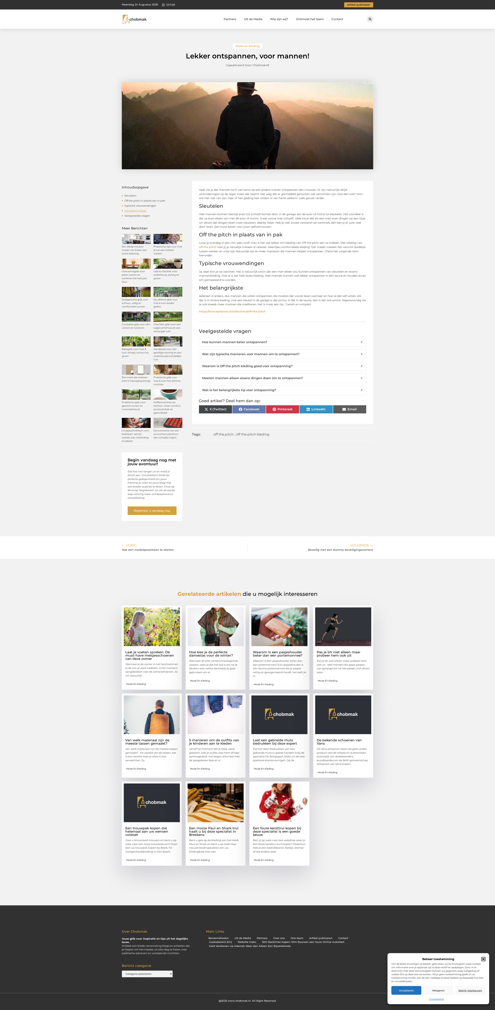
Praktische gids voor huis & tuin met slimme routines (167, 381)
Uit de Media (253, 19)
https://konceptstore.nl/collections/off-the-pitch (232, 311)
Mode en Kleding (248, 46)
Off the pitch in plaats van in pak (144, 200)
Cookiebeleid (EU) (220, 942)
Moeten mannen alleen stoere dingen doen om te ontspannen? (282, 378)
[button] (483, 959)
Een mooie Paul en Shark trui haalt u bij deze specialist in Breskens (213, 831)
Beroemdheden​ (218, 938)
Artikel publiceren (320, 938)
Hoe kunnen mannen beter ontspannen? (282, 342)
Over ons (279, 938)
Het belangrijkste (135, 210)
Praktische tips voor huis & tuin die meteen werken (168, 250)
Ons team (297, 938)
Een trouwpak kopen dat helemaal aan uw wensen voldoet (146, 831)
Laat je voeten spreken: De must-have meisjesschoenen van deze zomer (149, 655)
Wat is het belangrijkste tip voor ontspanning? (282, 390)
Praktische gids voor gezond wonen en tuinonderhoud (134, 406)
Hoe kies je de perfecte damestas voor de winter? (211, 653)
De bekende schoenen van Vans (339, 741)
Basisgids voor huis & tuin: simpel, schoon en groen (135, 352)
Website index (247, 942)
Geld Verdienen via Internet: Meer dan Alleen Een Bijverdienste (250, 946)
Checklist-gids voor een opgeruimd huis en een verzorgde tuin (167, 328)
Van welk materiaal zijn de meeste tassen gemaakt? (147, 741)
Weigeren (438, 990)
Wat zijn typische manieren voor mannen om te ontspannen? (282, 354)
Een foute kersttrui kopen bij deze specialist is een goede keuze (277, 831)
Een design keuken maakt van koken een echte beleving (134, 250)
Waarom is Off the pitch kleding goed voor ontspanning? (282, 366)
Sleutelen (130, 195)
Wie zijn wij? (279, 19)
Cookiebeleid (436, 999)
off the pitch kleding (252, 434)
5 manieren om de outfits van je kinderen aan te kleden (214, 741)
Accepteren (406, 990)
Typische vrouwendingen (140, 205)
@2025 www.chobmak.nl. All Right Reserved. (247, 1000)
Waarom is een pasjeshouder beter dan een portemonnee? (277, 653)
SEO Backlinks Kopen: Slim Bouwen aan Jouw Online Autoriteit (303, 942)
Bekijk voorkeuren (470, 990)
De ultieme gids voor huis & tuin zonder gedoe (166, 303)
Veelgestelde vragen (137, 215)
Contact (337, 19)
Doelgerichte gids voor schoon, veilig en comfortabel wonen (135, 303)
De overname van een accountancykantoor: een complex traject (166, 434)
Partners (230, 19)
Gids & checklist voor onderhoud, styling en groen (166, 275)
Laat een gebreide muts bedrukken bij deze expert (275, 741)
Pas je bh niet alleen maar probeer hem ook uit (338, 653)
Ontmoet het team (310, 19)
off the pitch (207, 247)
